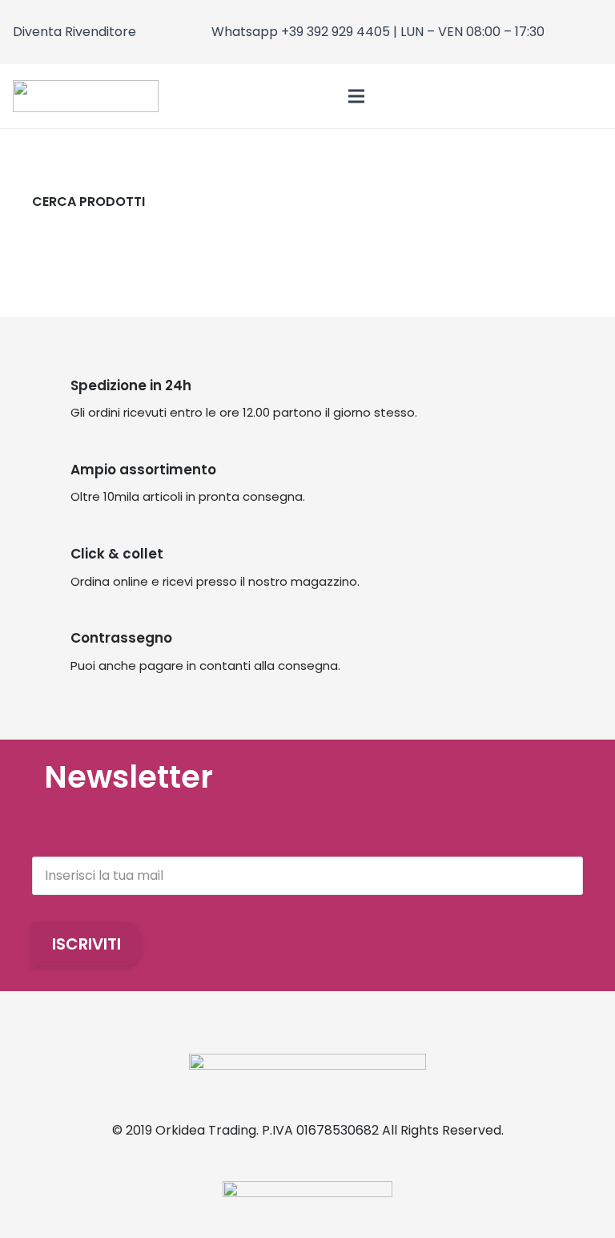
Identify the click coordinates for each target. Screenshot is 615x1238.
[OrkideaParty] (86, 96)
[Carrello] (584, 96)
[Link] (560, 96)
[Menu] (356, 96)
